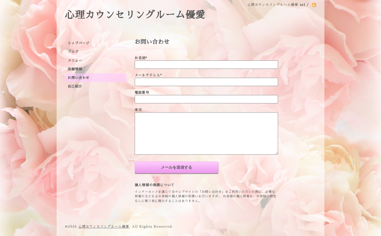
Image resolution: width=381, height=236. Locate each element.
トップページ (79, 43)
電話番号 (142, 92)
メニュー (75, 60)
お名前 (141, 58)
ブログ (73, 51)
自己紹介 (75, 86)
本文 (138, 109)
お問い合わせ (79, 77)
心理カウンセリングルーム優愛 (135, 15)
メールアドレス (148, 75)
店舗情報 (75, 69)
